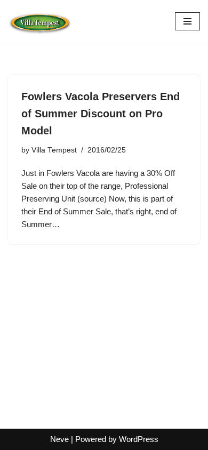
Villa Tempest (54, 150)
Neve (59, 439)
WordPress (138, 439)
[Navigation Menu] (187, 21)
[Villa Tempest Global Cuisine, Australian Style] (40, 21)
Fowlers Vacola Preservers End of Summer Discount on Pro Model (100, 113)
